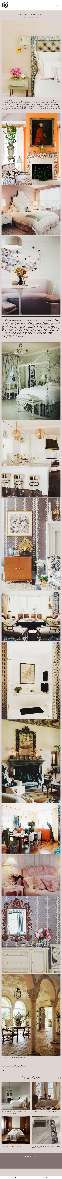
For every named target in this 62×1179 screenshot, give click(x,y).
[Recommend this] (3, 1071)
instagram (18, 1066)
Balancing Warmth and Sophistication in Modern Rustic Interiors (14, 1112)
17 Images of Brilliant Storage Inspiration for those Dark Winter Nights (46, 1147)
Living (30, 17)
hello (51, 101)
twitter (3, 1066)
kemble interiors (12, 1057)
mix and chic (21, 1057)
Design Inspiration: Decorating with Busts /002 (46, 1112)
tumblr (13, 1066)
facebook (8, 1066)
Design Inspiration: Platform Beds (12, 1146)
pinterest (24, 1066)
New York (20, 108)
